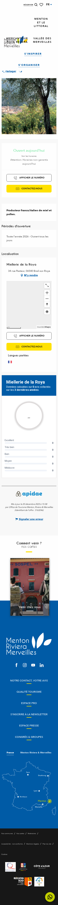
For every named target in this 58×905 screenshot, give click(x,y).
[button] (36, 5)
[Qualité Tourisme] (10, 867)
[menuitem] (41, 22)
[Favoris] (41, 4)
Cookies (4, 854)
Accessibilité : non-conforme (12, 844)
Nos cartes (20, 833)
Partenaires (32, 833)
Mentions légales (32, 844)
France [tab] (10, 753)
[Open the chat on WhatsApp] (50, 897)
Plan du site (47, 844)
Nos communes (7, 833)
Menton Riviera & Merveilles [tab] (35, 753)
